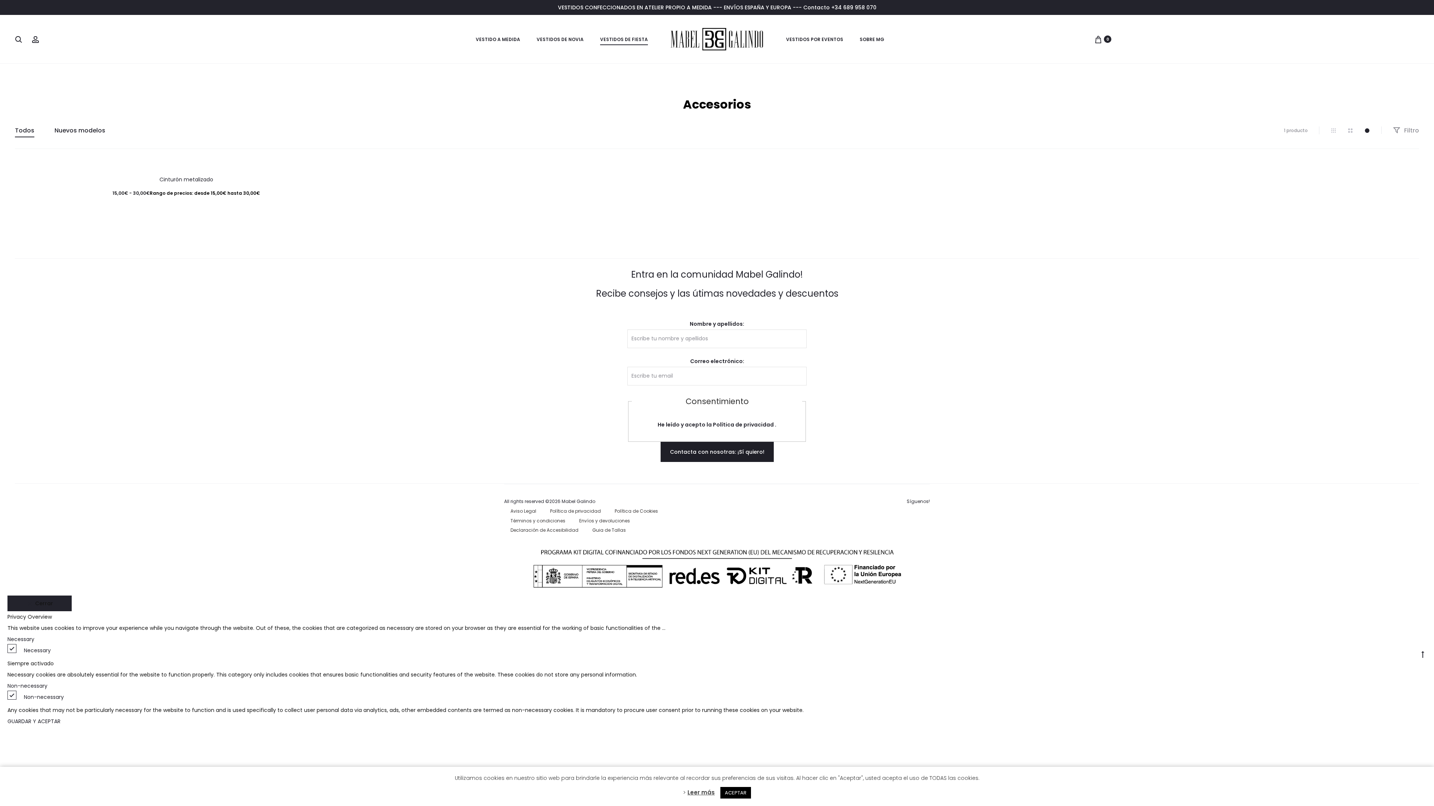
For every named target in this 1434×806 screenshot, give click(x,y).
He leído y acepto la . (717, 424)
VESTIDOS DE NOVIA (560, 39)
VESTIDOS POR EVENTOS (814, 39)
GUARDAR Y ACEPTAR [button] (33, 721)
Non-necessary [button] (27, 686)
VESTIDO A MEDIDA (498, 39)
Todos (24, 130)
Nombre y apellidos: (717, 324)
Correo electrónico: (717, 361)
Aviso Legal (523, 511)
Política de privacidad (744, 424)
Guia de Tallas (609, 530)
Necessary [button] (20, 639)
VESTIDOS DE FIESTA (624, 39)
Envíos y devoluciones (604, 521)
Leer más (701, 792)
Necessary (37, 650)
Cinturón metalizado (186, 179)
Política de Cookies (636, 511)
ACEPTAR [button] (736, 792)
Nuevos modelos (80, 130)
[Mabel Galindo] (717, 39)
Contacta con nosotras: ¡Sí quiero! (717, 452)
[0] (1098, 39)
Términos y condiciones (537, 521)
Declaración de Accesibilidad (544, 530)
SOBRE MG (872, 39)
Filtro (1411, 130)
